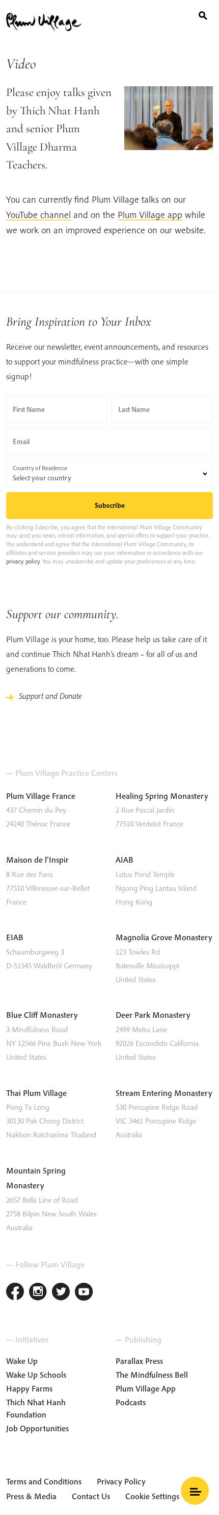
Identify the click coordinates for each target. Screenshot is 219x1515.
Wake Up (22, 1361)
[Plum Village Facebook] (15, 1292)
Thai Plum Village (36, 1093)
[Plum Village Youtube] (84, 1292)
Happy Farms (29, 1388)
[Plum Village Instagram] (38, 1292)
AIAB (124, 859)
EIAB (14, 937)
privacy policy (23, 561)
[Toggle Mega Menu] (195, 1491)
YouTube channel (38, 215)
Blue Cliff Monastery (42, 1015)
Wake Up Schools (36, 1375)
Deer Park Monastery (153, 1015)
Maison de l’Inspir (37, 859)
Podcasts (131, 1402)
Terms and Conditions (43, 1481)
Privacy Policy (121, 1481)
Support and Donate (50, 696)
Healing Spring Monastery (162, 796)
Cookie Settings (152, 1496)
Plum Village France (40, 796)
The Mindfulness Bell (152, 1375)
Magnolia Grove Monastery (164, 937)
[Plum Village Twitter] (61, 1292)
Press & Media (31, 1496)
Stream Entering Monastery (164, 1093)
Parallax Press (139, 1361)
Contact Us (91, 1496)
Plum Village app (150, 215)
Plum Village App (146, 1388)
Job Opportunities (37, 1428)
